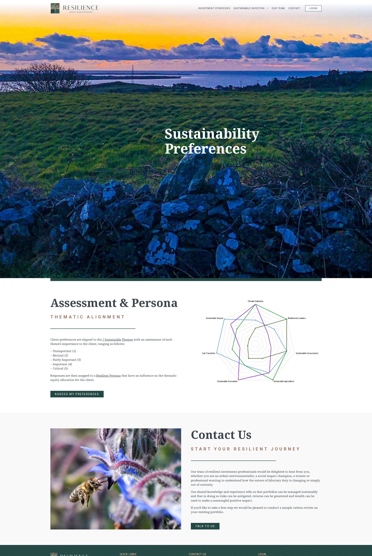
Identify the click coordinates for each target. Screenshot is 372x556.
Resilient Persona (108, 376)
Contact (294, 8)
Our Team (278, 8)
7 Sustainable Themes (117, 340)
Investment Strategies (214, 8)
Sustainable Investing (249, 8)
